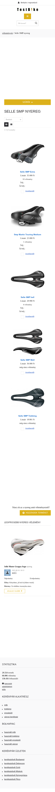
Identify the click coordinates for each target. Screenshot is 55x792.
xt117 (14, 573)
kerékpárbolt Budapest (14, 759)
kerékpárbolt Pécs (12, 779)
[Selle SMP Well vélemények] (27, 329)
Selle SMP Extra (27, 172)
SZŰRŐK (27, 102)
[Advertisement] (27, 68)
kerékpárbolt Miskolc (13, 771)
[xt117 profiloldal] (7, 571)
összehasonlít (29, 191)
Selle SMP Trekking (27, 416)
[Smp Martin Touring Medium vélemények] (27, 203)
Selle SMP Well (27, 360)
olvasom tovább (13, 591)
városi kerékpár (11, 717)
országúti (8, 713)
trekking (7, 709)
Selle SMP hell (27, 297)
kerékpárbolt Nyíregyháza (15, 775)
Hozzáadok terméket (36, 513)
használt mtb (10, 732)
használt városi (11, 744)
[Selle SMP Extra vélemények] (27, 141)
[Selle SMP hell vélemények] (27, 266)
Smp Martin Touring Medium (27, 234)
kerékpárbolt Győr (12, 767)
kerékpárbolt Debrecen (14, 763)
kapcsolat (8, 684)
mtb (6, 705)
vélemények (7, 33)
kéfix (4, 690)
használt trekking (11, 736)
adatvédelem (7, 687)
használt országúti (12, 740)
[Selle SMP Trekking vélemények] (27, 385)
